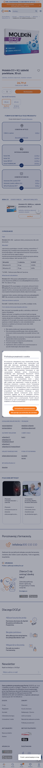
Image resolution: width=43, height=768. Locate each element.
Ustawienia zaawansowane (25, 408)
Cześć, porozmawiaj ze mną (29, 757)
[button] (39, 755)
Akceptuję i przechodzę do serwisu (24, 412)
